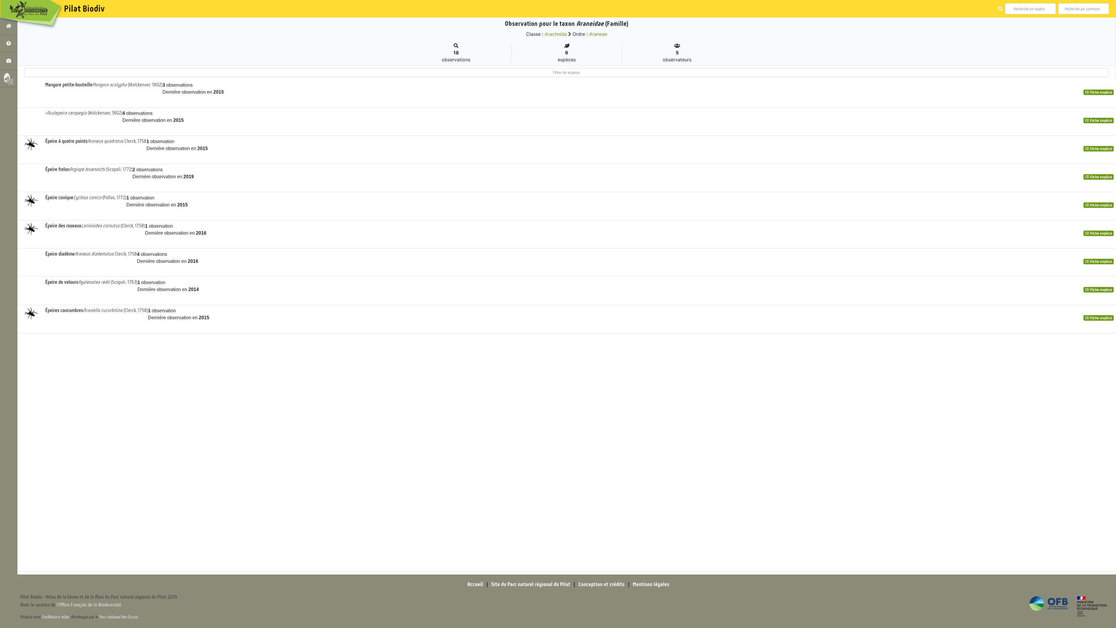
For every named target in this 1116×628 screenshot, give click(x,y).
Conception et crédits (601, 584)
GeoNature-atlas (55, 617)
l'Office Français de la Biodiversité (89, 605)
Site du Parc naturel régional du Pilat (530, 584)
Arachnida (556, 34)
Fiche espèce (1100, 92)
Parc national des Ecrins (118, 617)
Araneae (598, 34)
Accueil (475, 584)
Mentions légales (651, 584)
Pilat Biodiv (84, 8)
